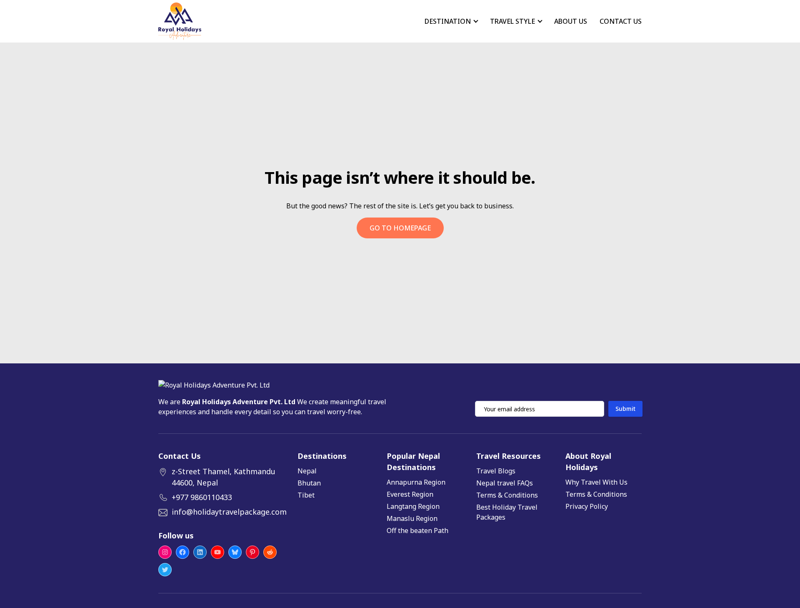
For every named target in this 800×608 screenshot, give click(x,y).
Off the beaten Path (417, 530)
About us (570, 21)
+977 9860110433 (202, 497)
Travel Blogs (495, 470)
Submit (625, 409)
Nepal (307, 470)
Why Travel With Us (596, 482)
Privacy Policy (586, 506)
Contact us (621, 21)
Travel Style (512, 21)
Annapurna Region (416, 482)
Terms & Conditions (507, 495)
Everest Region (410, 494)
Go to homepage (400, 228)
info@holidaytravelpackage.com (229, 512)
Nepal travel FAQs (504, 483)
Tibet (306, 495)
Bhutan (309, 483)
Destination (448, 21)
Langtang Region (413, 506)
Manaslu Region (412, 518)
